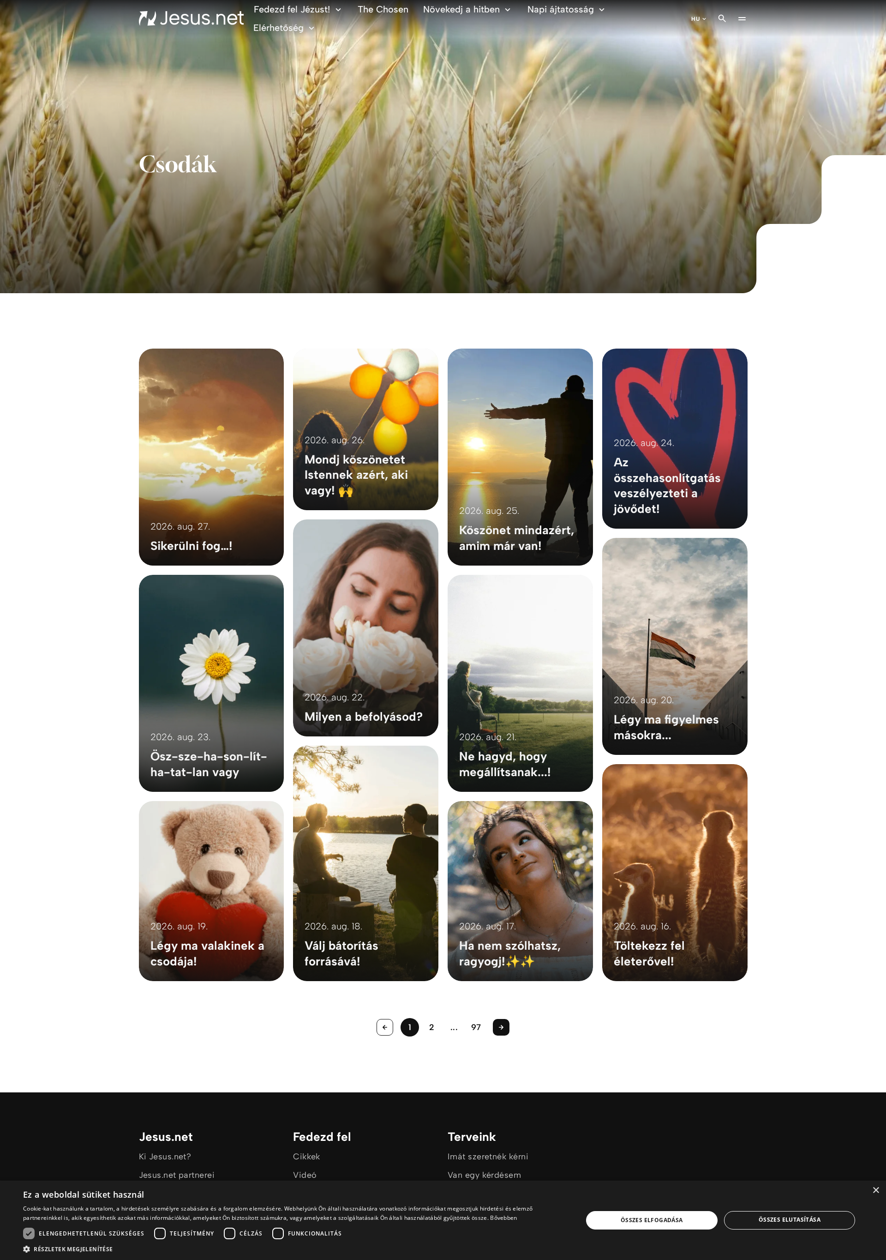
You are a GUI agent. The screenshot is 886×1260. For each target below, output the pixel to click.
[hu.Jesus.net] (191, 18)
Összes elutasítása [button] (789, 1220)
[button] (294, 1248)
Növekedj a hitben (461, 9)
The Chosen (383, 9)
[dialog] (443, 1220)
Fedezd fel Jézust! (292, 9)
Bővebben (503, 1218)
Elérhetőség (278, 27)
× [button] (875, 1190)
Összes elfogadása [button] (652, 1220)
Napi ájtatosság (560, 9)
